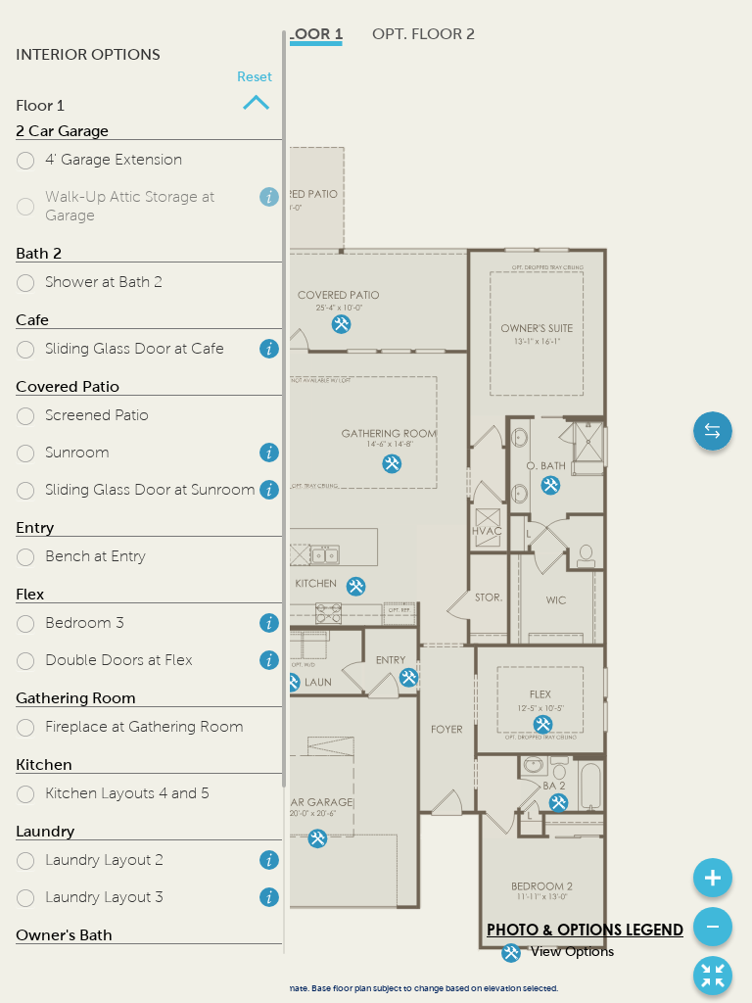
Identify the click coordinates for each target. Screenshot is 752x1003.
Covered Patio (67, 386)
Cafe (32, 319)
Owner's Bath (64, 935)
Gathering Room (76, 698)
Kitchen (44, 764)
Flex (30, 594)
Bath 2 (39, 253)
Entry (35, 527)
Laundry (45, 831)
